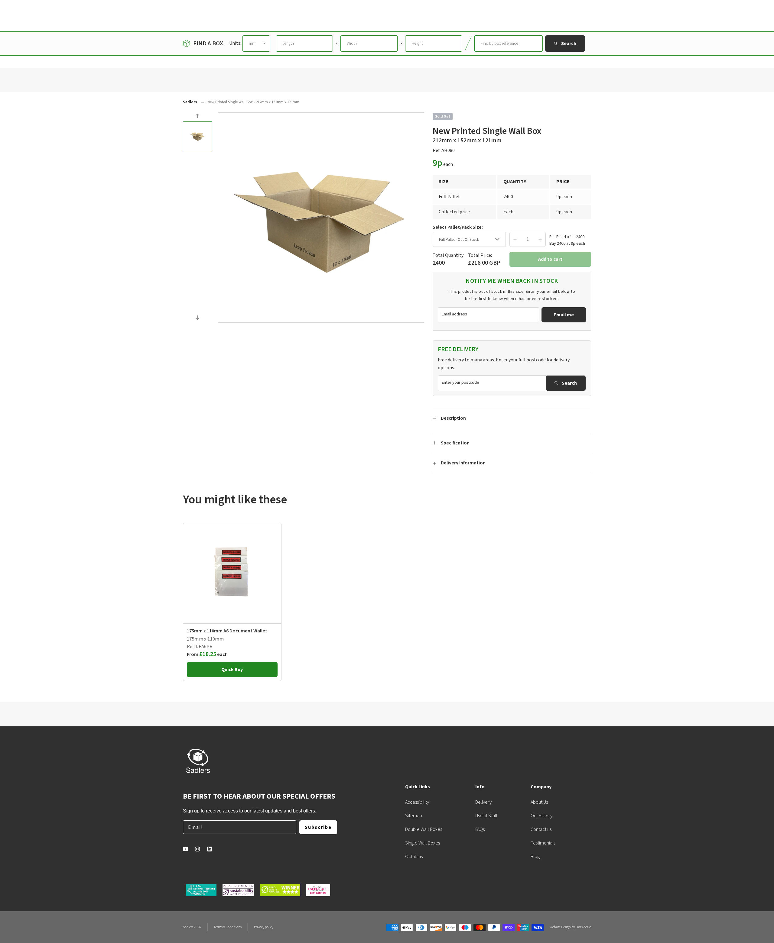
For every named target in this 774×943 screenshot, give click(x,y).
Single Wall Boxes (422, 843)
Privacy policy (263, 927)
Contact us (541, 829)
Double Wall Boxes (423, 829)
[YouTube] (185, 849)
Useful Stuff (486, 815)
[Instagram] (197, 849)
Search (569, 383)
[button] (197, 116)
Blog (535, 856)
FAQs (480, 829)
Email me (564, 315)
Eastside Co (583, 927)
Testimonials (543, 843)
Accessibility (417, 802)
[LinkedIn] (209, 849)
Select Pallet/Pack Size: (458, 227)
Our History (541, 815)
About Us (539, 802)
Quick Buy (232, 669)
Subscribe (318, 827)
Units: (235, 43)
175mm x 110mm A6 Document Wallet (227, 631)
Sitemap (413, 815)
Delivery (483, 802)
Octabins (414, 856)
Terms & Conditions (227, 927)
